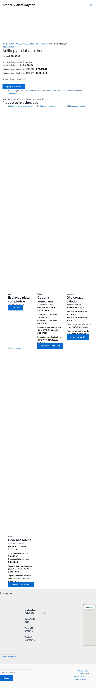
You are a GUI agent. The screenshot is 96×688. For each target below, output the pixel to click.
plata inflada (78, 90)
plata (59, 90)
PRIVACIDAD (83, 674)
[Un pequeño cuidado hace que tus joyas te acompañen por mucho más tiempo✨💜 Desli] (7, 632)
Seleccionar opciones (50, 346)
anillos (49, 90)
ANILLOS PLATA (23, 44)
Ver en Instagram (9, 657)
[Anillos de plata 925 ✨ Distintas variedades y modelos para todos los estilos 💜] (7, 646)
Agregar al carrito (13, 86)
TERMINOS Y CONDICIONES (79, 678)
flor (54, 90)
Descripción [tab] (13, 93)
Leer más (16, 307)
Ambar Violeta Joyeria (18, 5)
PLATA (11, 44)
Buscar (7, 678)
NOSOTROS (83, 671)
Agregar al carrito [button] (78, 337)
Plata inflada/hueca (39, 44)
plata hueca (67, 90)
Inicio (4, 44)
